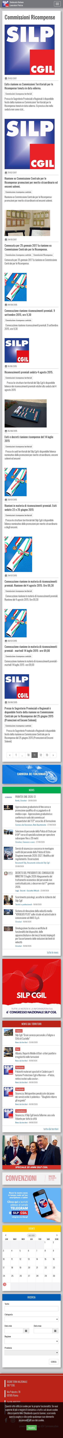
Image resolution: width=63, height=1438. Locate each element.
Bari (17, 1049)
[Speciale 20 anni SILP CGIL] (31, 1152)
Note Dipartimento (39, 825)
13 (47, 755)
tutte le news (52, 952)
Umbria (19, 1030)
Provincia (8, 1347)
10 (28, 755)
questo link (18, 1413)
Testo (7, 1303)
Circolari (23, 800)
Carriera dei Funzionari (23, 825)
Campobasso (21, 1111)
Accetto (31, 1427)
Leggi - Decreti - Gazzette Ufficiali (27, 890)
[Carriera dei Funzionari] (31, 774)
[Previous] (10, 755)
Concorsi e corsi (29, 842)
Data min (8, 1325)
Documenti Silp (20, 863)
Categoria (9, 1314)
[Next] (53, 755)
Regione (8, 1336)
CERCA (53, 1361)
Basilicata (20, 1067)
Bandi (17, 800)
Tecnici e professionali (23, 904)
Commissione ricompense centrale (18, 192)
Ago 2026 (32, 1235)
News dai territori (21, 1042)
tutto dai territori (51, 1129)
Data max (37, 1325)
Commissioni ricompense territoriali (19, 93)
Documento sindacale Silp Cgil (38, 863)
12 (41, 755)
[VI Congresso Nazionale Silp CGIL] (31, 988)
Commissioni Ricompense (43, 255)
